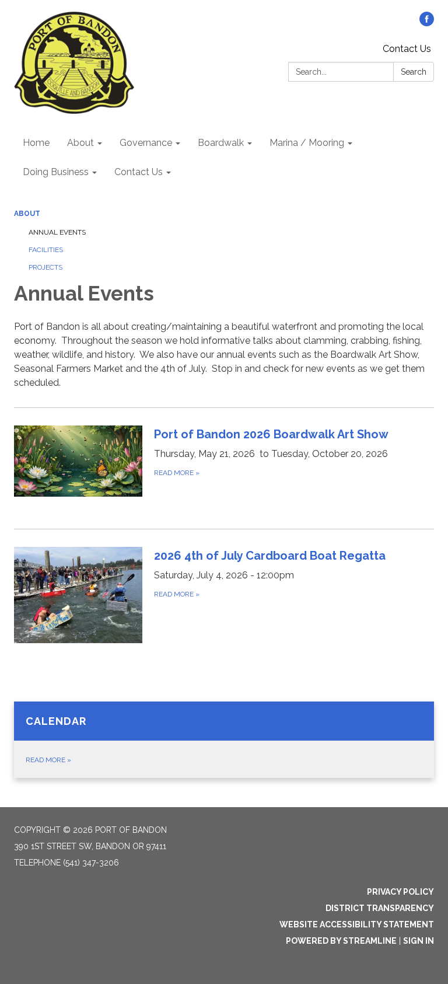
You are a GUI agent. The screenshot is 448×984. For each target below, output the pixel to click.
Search (413, 71)
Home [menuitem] (36, 142)
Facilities (46, 250)
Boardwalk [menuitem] (221, 142)
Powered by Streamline (341, 940)
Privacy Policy (400, 891)
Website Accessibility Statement (356, 924)
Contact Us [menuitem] (138, 171)
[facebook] (426, 23)
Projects (45, 267)
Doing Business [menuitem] (56, 171)
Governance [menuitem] (146, 142)
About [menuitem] (80, 142)
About (27, 214)
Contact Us (407, 48)
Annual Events (57, 232)
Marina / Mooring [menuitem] (307, 142)
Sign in (418, 940)
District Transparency (380, 908)
